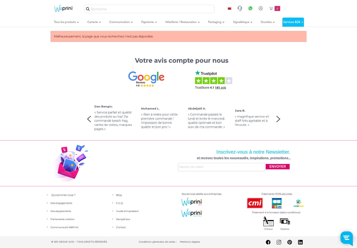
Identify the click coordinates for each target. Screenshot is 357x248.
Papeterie (148, 22)
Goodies (267, 22)
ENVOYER (277, 166)
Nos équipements (61, 211)
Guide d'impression (127, 211)
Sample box (123, 219)
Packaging (215, 22)
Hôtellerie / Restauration (181, 22)
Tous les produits (65, 22)
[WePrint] (64, 8)
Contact (121, 227)
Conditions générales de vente (157, 241)
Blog (119, 194)
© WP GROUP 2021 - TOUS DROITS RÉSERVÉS (79, 241)
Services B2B (292, 22)
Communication (120, 22)
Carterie (93, 22)
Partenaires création (63, 219)
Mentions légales (190, 241)
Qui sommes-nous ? (63, 194)
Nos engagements (61, 203)
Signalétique (241, 22)
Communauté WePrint (65, 227)
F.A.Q (119, 203)
